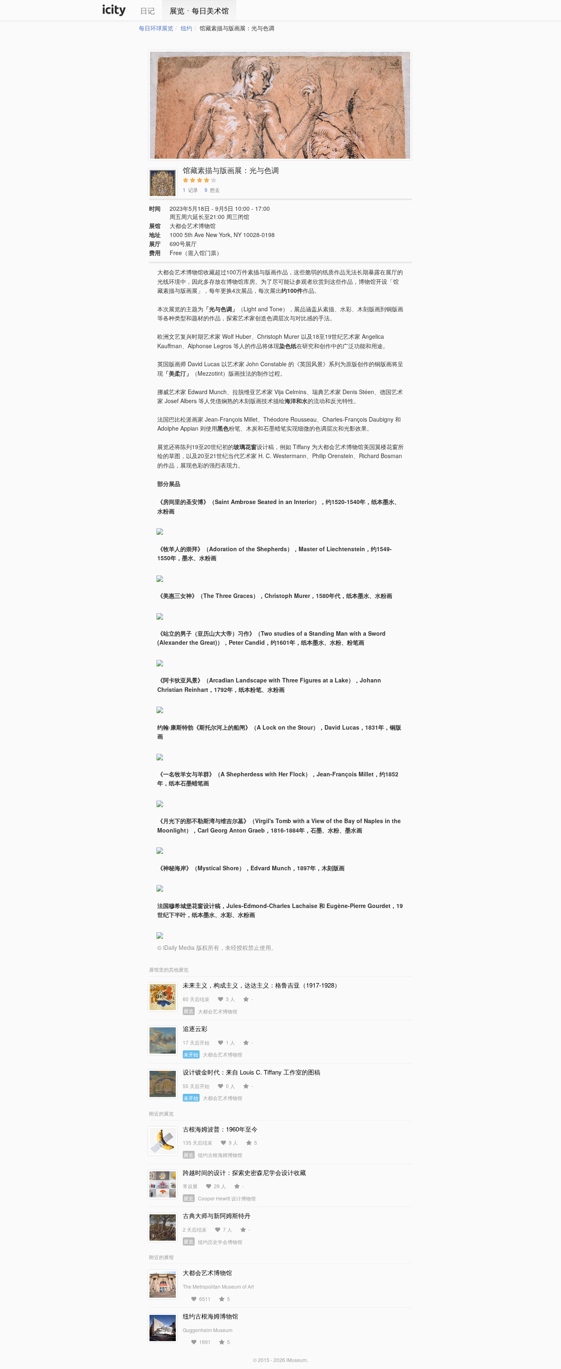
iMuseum (296, 1359)
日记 (147, 10)
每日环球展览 (156, 28)
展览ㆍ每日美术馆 (199, 10)
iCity (114, 10)
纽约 (186, 28)
